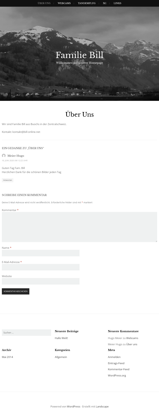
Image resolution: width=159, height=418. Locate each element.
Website (7, 276)
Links (117, 3)
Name (6, 247)
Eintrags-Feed (116, 363)
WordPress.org (117, 375)
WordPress (73, 406)
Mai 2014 (7, 357)
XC (104, 3)
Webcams (64, 3)
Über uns (44, 3)
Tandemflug (87, 3)
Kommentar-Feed (118, 369)
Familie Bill (79, 55)
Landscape (102, 406)
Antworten (7, 180)
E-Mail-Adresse (12, 262)
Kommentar (10, 210)
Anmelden (114, 357)
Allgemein (61, 357)
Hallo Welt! (61, 338)
